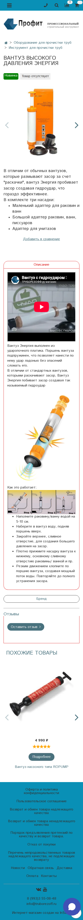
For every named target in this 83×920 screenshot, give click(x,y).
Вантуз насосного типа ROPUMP (41, 766)
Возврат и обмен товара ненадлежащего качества (41, 823)
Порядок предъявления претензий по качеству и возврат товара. (41, 834)
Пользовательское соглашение (41, 801)
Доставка (64, 868)
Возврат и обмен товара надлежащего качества (41, 811)
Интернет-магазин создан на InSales (41, 913)
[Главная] (6, 43)
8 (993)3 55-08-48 (41, 898)
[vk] (38, 889)
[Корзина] (77, 5)
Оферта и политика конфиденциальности (41, 791)
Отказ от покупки (41, 844)
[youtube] (45, 889)
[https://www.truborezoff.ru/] (41, 24)
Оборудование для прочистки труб (42, 42)
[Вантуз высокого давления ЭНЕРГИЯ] (41, 121)
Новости (18, 868)
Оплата (32, 876)
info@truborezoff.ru (41, 903)
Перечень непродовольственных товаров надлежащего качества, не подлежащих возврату (41, 856)
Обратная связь (41, 868)
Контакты (49, 876)
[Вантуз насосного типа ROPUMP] (41, 697)
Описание (41, 264)
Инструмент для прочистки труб (35, 47)
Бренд (41, 598)
